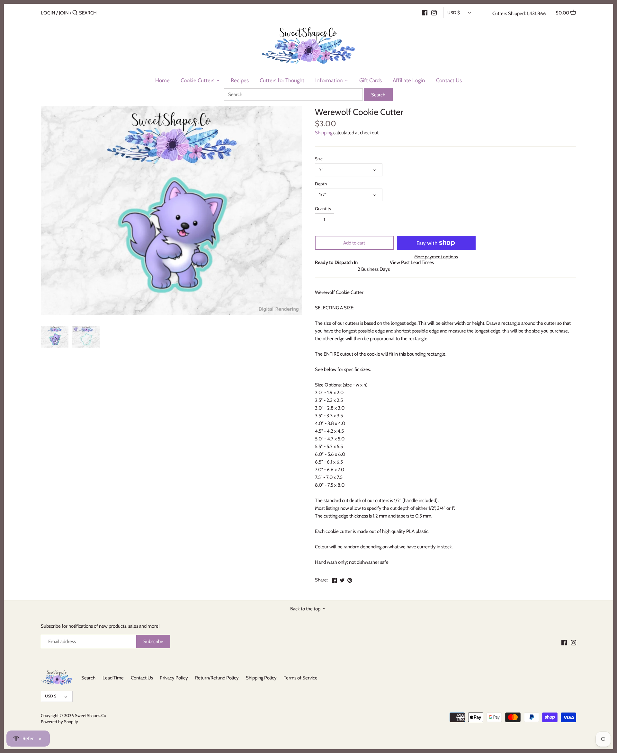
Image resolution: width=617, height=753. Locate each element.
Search (88, 678)
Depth (321, 183)
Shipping (323, 133)
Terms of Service (300, 678)
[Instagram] (434, 12)
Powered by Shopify (59, 721)
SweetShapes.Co (90, 715)
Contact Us (142, 678)
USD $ (453, 12)
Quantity (323, 208)
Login (48, 13)
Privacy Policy (174, 678)
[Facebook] (424, 12)
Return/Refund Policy (217, 678)
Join (64, 13)
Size (319, 158)
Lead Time (113, 678)
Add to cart (354, 243)
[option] (55, 336)
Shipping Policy (261, 678)
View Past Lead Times (412, 262)
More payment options (436, 256)
